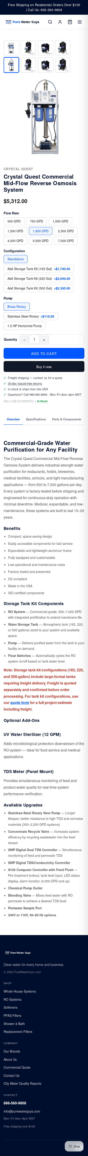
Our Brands (12, 1051)
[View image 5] (11, 65)
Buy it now (44, 366)
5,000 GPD (41, 240)
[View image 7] (45, 65)
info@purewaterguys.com (22, 1111)
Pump (8, 298)
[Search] (50, 21)
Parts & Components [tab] (66, 419)
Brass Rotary (16, 306)
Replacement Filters (18, 1031)
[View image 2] (28, 47)
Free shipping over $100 (19, 1126)
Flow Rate (11, 213)
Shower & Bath (14, 1023)
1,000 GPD (60, 221)
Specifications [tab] (36, 419)
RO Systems (12, 999)
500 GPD (14, 221)
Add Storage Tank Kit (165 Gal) (38, 268)
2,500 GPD (66, 231)
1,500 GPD (15, 231)
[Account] (60, 21)
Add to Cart (44, 353)
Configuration (14, 251)
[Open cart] (69, 21)
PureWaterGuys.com (27, 972)
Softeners (10, 1007)
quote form (19, 702)
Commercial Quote (17, 1067)
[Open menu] (79, 21)
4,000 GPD (15, 240)
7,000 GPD (66, 240)
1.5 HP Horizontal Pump (24, 325)
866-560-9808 (15, 1103)
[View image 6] (28, 65)
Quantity (10, 339)
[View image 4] (62, 47)
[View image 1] (11, 47)
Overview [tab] (13, 419)
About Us (10, 1059)
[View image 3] (45, 47)
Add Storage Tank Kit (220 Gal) (38, 278)
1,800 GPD (41, 231)
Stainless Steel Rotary (30, 316)
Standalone (15, 259)
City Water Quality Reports (22, 1083)
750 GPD (36, 221)
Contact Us (11, 1075)
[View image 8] (62, 65)
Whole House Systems (20, 991)
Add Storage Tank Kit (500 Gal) (38, 288)
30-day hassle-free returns (25, 383)
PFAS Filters (12, 1015)
